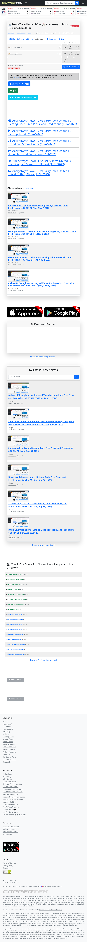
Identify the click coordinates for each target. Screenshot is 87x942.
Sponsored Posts (9, 781)
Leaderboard (8, 729)
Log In (13, 90)
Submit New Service (10, 787)
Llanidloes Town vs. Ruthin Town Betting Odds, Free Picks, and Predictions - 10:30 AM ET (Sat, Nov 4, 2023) (40, 258)
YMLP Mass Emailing (11, 807)
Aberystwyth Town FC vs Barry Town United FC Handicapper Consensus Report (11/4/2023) (40, 162)
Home (5, 721)
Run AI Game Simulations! (23, 97)
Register (16, 77)
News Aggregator (10, 749)
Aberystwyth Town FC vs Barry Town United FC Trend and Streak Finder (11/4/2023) (39, 142)
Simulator (40, 39)
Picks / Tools (71, 67)
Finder (30, 39)
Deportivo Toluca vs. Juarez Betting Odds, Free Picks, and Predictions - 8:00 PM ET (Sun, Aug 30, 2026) (37, 479)
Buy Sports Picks (9, 757)
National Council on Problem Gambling (50, 910)
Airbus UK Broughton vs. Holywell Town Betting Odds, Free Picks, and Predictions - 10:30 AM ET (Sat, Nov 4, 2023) (41, 284)
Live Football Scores (10, 831)
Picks (13, 39)
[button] (83, 3)
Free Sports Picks (9, 802)
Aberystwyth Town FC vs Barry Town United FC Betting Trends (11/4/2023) (39, 132)
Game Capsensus (9, 747)
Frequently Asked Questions (14, 797)
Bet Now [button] (75, 26)
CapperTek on (8, 809)
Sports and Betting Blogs (12, 792)
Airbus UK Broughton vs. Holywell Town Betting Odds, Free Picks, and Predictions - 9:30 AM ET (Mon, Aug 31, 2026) (41, 397)
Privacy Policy (8, 865)
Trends (21, 39)
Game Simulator (21, 33)
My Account (7, 724)
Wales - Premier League (16, 65)
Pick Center (7, 726)
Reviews (6, 734)
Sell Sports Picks (9, 759)
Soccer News (29, 188)
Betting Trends (8, 739)
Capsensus (52, 39)
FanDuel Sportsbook (11, 829)
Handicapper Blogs (10, 794)
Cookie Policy (8, 868)
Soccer (29, 33)
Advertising (7, 779)
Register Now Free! (19, 83)
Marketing (7, 776)
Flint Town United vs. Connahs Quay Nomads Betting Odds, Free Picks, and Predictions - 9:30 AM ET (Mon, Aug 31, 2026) (41, 423)
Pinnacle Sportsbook (11, 826)
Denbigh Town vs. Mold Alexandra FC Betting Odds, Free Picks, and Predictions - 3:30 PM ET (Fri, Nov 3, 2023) (42, 232)
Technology (7, 774)
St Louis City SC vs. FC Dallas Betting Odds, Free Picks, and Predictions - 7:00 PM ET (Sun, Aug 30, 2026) (37, 505)
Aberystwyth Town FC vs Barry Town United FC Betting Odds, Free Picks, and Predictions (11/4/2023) (42, 122)
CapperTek (11, 33)
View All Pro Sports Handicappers (44, 660)
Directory (6, 731)
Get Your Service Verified (12, 784)
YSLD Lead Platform (10, 804)
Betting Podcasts (9, 752)
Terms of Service (9, 863)
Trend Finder (8, 742)
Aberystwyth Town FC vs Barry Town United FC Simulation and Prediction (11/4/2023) (39, 152)
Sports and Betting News (12, 789)
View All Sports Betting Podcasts (43, 357)
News (63, 39)
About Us (6, 754)
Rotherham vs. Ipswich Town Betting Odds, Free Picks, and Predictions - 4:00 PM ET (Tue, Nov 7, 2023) (38, 206)
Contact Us (7, 762)
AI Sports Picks (8, 834)
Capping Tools (8, 736)
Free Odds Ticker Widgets (13, 799)
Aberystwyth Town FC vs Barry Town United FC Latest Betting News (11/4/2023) (39, 172)
